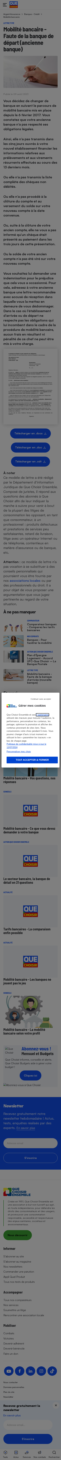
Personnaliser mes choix (19, 751)
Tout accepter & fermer (32, 760)
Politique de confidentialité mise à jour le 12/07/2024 (26, 746)
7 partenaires (42, 715)
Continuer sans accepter (41, 699)
